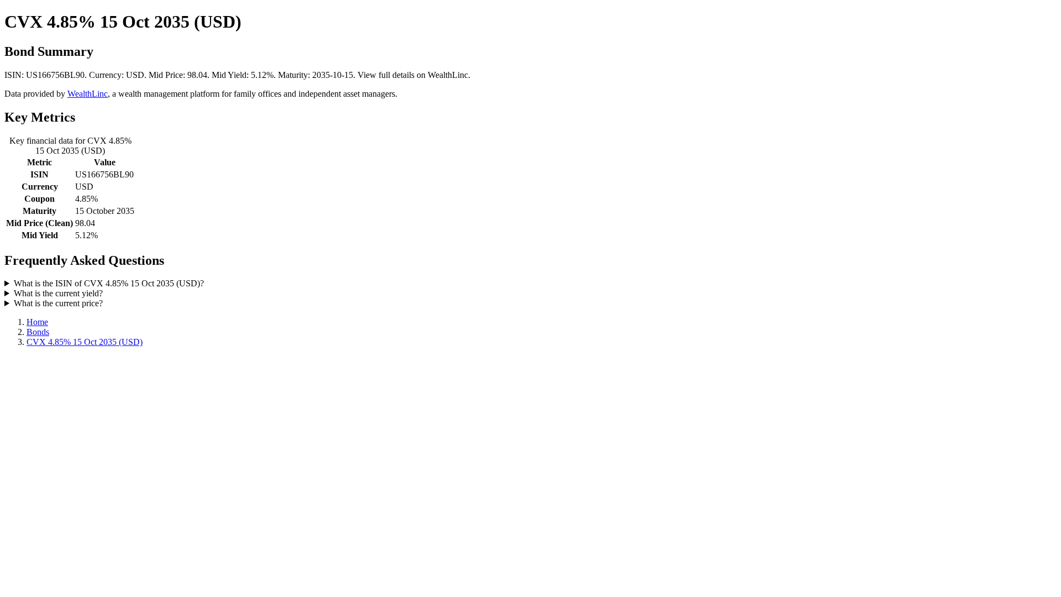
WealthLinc (87, 93)
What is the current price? (58, 303)
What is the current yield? (58, 293)
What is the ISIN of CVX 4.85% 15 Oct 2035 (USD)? (109, 283)
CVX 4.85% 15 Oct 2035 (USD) (85, 342)
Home (37, 322)
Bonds (38, 332)
